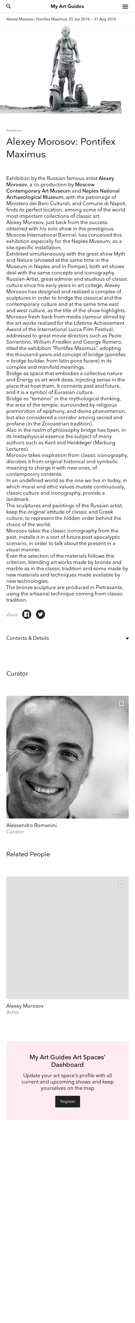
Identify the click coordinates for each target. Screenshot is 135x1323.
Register (67, 1101)
